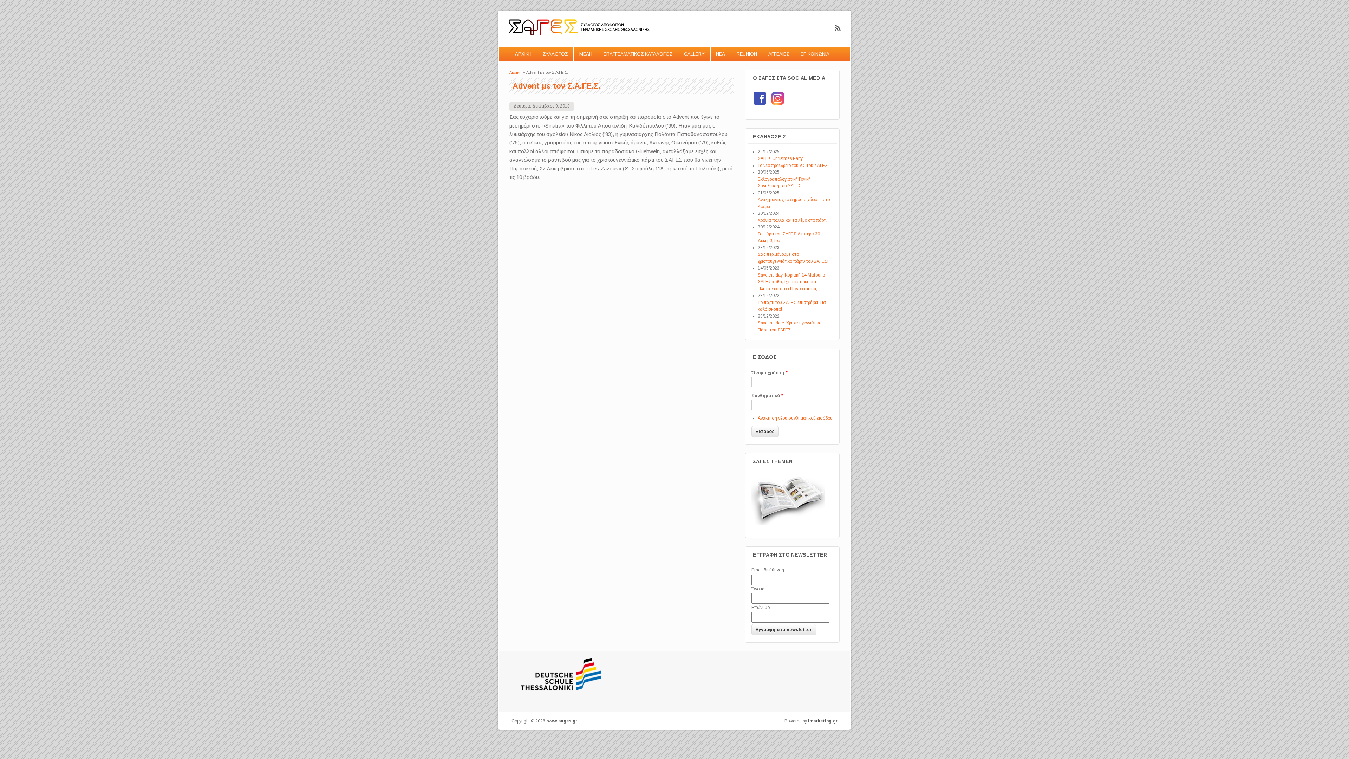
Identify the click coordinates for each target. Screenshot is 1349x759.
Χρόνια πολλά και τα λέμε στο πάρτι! (793, 220)
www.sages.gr (562, 721)
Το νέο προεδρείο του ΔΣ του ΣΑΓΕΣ (793, 165)
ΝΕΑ (720, 54)
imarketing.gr (823, 721)
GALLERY (694, 54)
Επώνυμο (760, 607)
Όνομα (758, 588)
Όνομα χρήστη (769, 372)
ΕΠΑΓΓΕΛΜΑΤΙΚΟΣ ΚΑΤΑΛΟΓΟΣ (638, 54)
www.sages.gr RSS (838, 28)
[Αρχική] (579, 43)
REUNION (747, 54)
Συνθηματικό (767, 395)
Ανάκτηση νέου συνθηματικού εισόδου (795, 418)
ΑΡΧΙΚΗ (523, 54)
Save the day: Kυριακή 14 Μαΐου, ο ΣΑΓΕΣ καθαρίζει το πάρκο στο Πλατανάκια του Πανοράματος (791, 282)
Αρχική (515, 72)
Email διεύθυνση (767, 569)
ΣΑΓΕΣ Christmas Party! (781, 158)
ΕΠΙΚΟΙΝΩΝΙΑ (815, 54)
